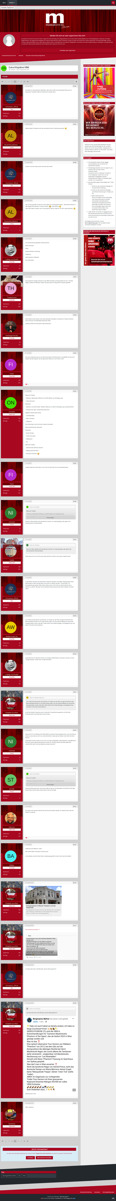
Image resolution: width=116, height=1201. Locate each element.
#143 (74, 768)
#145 (74, 844)
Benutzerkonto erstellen (44, 1157)
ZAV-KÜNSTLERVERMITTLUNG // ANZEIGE (97, 66)
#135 (74, 463)
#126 (74, 86)
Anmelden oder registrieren (67, 50)
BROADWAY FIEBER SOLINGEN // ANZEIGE (97, 103)
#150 (74, 1103)
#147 (74, 925)
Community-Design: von (58, 1198)
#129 (74, 200)
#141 (74, 692)
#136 (74, 501)
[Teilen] (76, 81)
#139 (74, 616)
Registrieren (10, 7)
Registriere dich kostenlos (43, 1153)
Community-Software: (58, 1196)
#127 (74, 124)
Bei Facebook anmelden (32, 929)
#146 (74, 883)
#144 (74, 806)
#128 (74, 162)
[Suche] (113, 3)
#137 (74, 539)
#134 (74, 391)
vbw (19, 1176)
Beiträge (5, 116)
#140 (74, 654)
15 (24, 81)
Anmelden (4, 7)
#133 (74, 353)
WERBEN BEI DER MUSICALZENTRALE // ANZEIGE (96, 232)
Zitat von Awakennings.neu (36, 697)
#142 (74, 730)
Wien (24, 1176)
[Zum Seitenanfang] (113, 1198)
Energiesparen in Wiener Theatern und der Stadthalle (41, 907)
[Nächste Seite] (27, 81)
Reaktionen (6, 113)
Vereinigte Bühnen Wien (9, 1176)
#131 (74, 277)
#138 (74, 577)
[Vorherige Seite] (2, 81)
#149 (74, 1003)
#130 (74, 238)
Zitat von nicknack (34, 545)
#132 (74, 315)
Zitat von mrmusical (34, 1008)
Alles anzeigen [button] (50, 517)
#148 (74, 965)
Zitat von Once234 (34, 507)
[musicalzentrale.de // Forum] (58, 21)
